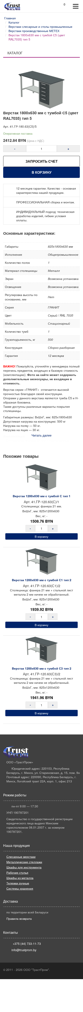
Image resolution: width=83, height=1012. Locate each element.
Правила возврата (19, 918)
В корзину (42, 172)
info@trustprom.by (23, 950)
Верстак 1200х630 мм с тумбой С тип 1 (41, 496)
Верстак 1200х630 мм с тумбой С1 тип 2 (41, 580)
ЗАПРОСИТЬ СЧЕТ (42, 161)
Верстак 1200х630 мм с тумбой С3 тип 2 (41, 668)
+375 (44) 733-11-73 (27, 943)
